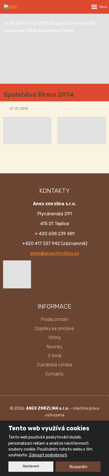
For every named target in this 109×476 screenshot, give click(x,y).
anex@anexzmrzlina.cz (54, 253)
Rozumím (78, 466)
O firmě (54, 355)
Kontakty (55, 374)
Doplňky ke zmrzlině (54, 328)
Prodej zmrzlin (54, 319)
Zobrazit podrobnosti (48, 455)
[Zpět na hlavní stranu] (20, 6)
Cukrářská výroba (54, 364)
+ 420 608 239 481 (55, 233)
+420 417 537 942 (41, 243)
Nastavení (31, 466)
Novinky (55, 346)
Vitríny (54, 337)
